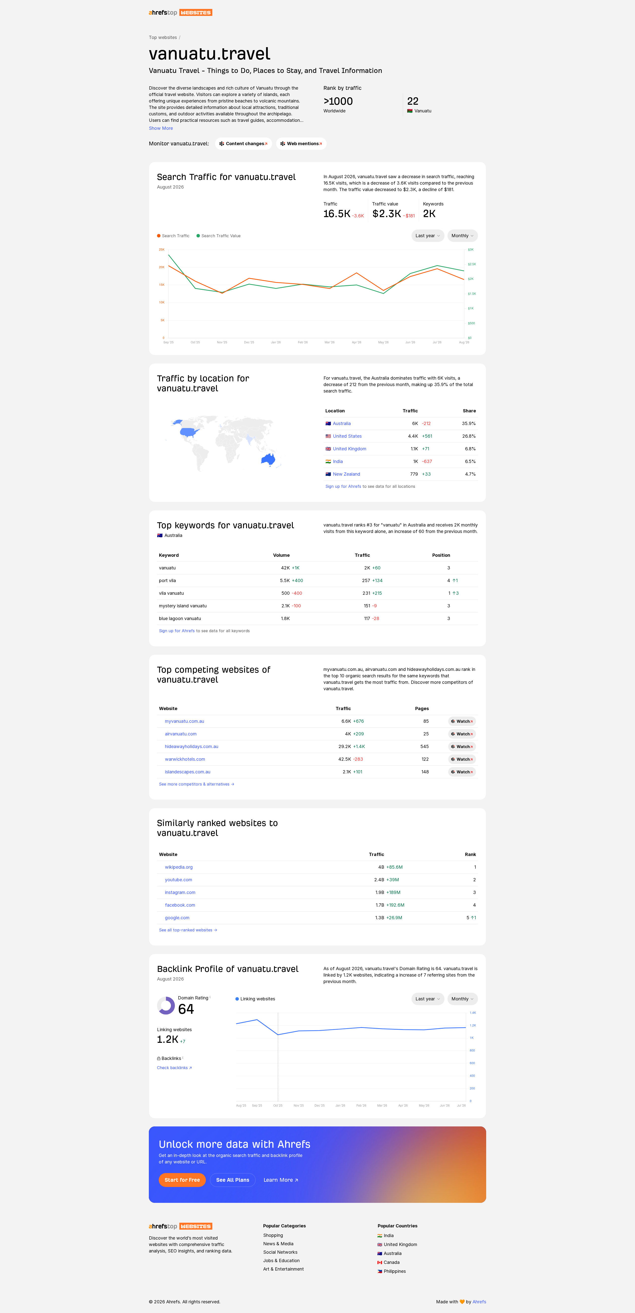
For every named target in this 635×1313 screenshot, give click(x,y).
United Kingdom (349, 448)
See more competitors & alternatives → (196, 784)
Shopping (273, 1235)
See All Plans (232, 1180)
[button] (210, 998)
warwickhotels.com (185, 759)
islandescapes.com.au (187, 771)
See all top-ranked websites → (188, 929)
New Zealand (346, 474)
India (338, 461)
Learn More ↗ (281, 1180)
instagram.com (180, 892)
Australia (342, 423)
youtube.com (178, 879)
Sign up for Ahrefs (343, 486)
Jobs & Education (281, 1260)
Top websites (163, 37)
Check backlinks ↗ (174, 1067)
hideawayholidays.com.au (191, 746)
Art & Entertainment (283, 1269)
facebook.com (180, 905)
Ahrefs (479, 1301)
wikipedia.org (179, 867)
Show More (161, 128)
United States (347, 436)
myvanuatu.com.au (184, 721)
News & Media (278, 1243)
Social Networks (280, 1252)
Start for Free (182, 1180)
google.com (177, 917)
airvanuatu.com (181, 733)
